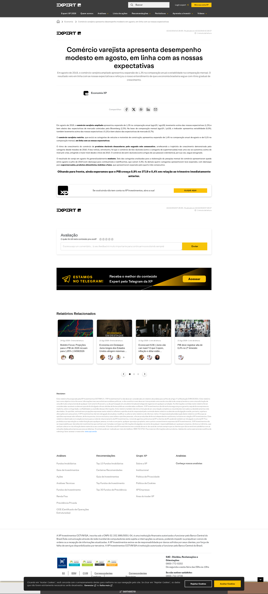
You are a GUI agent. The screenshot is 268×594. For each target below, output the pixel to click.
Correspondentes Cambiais (102, 575)
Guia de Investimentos (68, 470)
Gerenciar (88, 585)
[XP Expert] (69, 5)
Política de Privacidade (148, 476)
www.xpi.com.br (91, 431)
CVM (85, 573)
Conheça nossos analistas (189, 463)
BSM (73, 573)
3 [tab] (138, 374)
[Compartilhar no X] (134, 109)
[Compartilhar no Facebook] (126, 109)
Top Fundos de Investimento (110, 483)
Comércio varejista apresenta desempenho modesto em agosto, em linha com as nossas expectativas (123, 21)
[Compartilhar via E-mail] (155, 109)
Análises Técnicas (66, 483)
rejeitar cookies (198, 584)
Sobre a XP (141, 463)
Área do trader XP (145, 496)
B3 (63, 573)
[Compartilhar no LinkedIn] (148, 109)
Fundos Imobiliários (66, 463)
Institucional (142, 470)
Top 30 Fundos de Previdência (111, 489)
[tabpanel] (75, 342)
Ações (60, 476)
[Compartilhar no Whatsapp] (141, 109)
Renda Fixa (62, 496)
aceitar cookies (227, 584)
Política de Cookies (146, 483)
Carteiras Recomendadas (109, 470)
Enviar (195, 246)
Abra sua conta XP (201, 5)
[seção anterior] (124, 374)
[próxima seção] (145, 374)
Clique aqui (190, 190)
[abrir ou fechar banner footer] (260, 579)
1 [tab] (129, 374)
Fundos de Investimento (69, 489)
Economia (68, 21)
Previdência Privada (67, 502)
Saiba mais (105, 585)
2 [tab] (134, 374)
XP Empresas (143, 489)
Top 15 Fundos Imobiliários (109, 463)
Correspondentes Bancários (136, 575)
